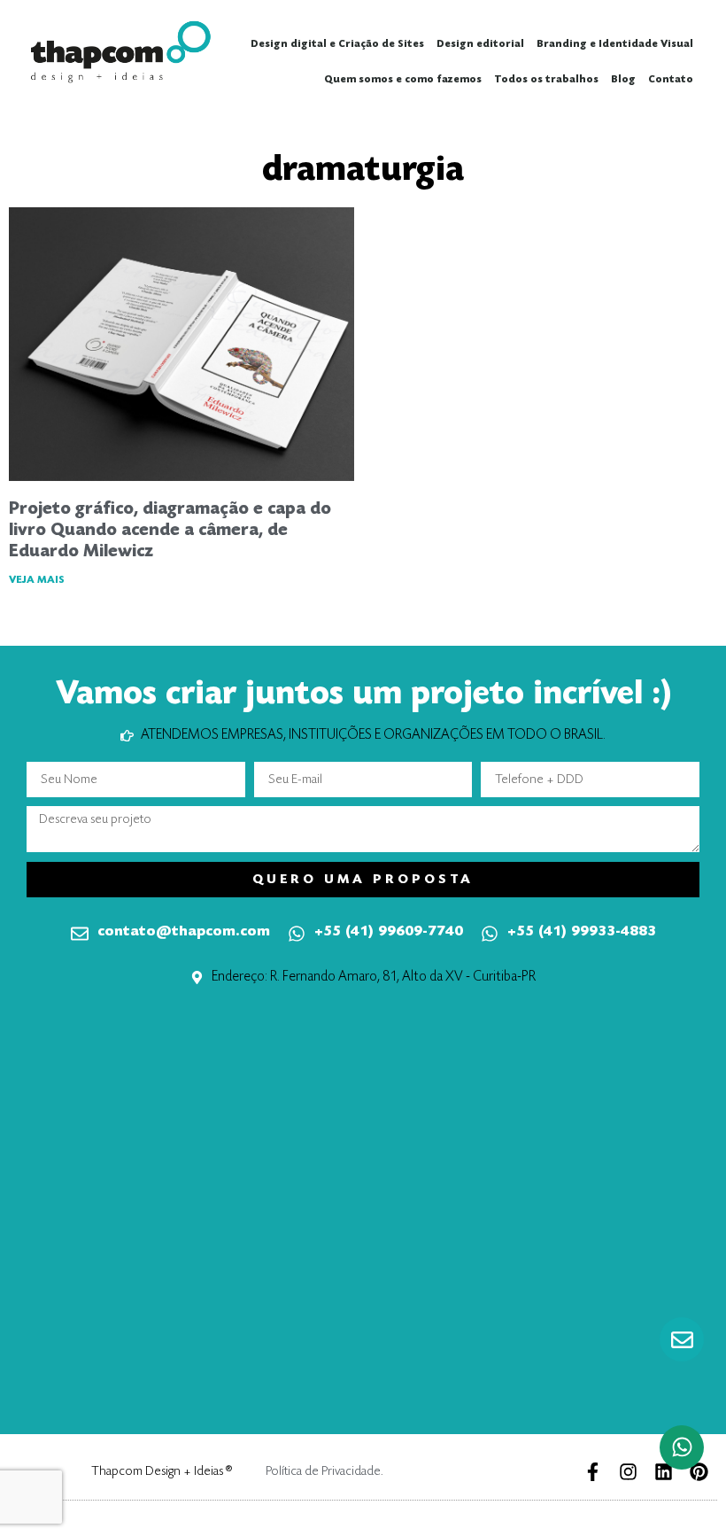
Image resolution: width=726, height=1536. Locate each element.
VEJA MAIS (37, 580)
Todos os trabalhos (546, 79)
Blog (623, 79)
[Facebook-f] (592, 1471)
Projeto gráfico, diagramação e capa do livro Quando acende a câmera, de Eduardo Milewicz (170, 530)
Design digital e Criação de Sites (337, 44)
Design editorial (480, 44)
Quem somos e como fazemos (403, 79)
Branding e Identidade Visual (615, 44)
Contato (670, 79)
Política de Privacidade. (324, 1471)
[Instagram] (628, 1471)
